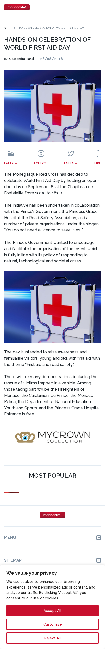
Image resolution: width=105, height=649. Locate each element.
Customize (52, 624)
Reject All (52, 638)
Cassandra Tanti (21, 59)
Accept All (52, 611)
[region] (52, 607)
